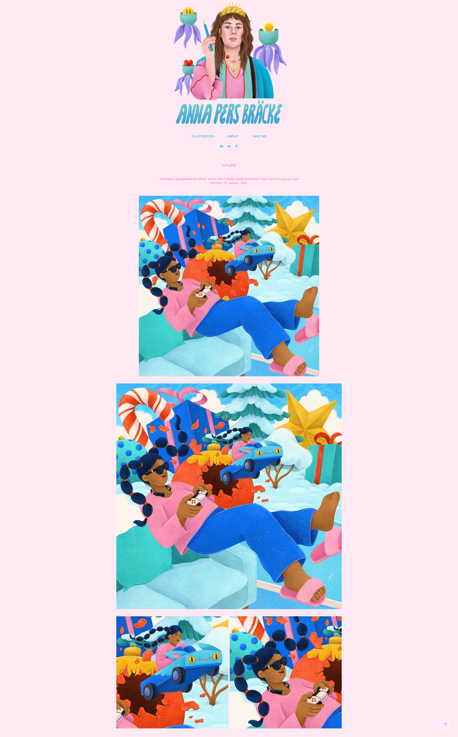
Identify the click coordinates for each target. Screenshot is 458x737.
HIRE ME (259, 136)
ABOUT (232, 136)
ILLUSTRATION (203, 136)
